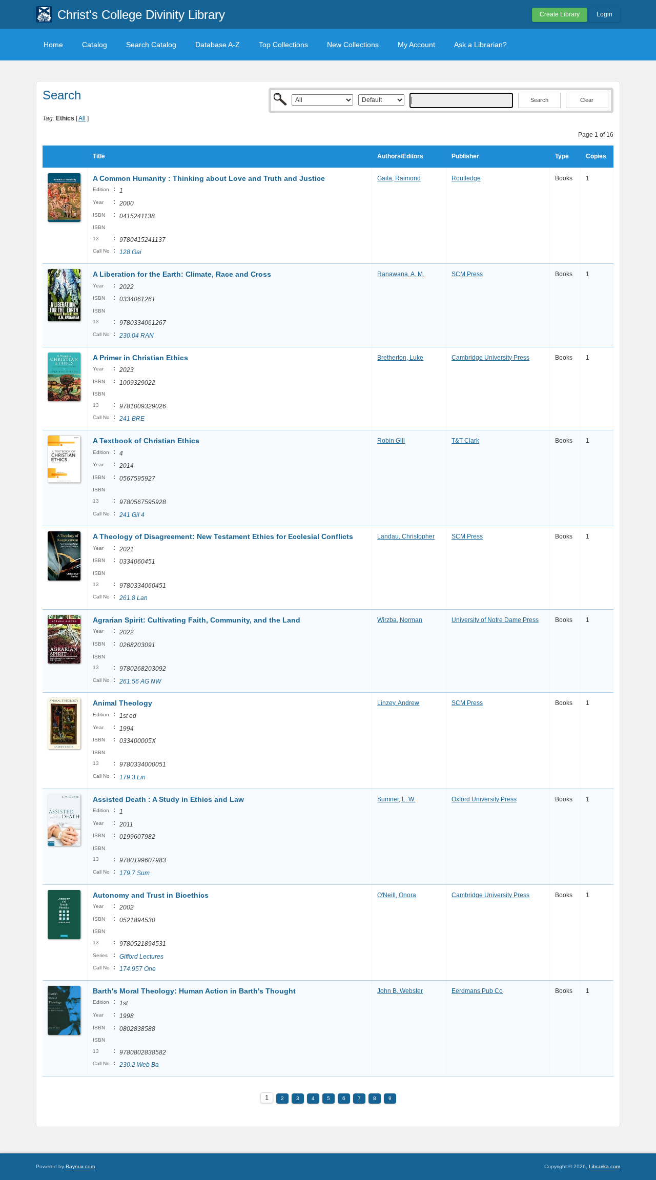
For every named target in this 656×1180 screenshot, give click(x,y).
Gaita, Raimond (399, 178)
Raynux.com (80, 1166)
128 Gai (130, 252)
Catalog (94, 44)
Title (99, 156)
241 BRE (132, 418)
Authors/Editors (400, 156)
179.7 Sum (134, 873)
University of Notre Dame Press (495, 620)
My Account (416, 44)
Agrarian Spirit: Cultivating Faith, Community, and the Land (196, 620)
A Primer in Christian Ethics (140, 358)
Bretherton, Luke (400, 357)
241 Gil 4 (132, 515)
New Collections (353, 44)
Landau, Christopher (406, 536)
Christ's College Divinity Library (141, 15)
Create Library (560, 14)
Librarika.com (604, 1166)
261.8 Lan (133, 598)
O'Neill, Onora (396, 895)
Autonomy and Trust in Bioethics (151, 895)
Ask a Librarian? (480, 44)
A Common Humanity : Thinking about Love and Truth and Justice (209, 178)
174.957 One (137, 968)
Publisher (465, 156)
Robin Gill (391, 440)
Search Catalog (151, 44)
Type (562, 156)
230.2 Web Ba (139, 1064)
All (82, 118)
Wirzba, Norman (399, 620)
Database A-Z (217, 44)
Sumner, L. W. (396, 799)
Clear (586, 100)
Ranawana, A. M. (400, 274)
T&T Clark (465, 440)
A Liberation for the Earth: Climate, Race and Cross (182, 274)
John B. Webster (400, 991)
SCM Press (467, 274)
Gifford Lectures (141, 956)
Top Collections (283, 44)
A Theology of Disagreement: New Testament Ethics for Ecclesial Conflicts (223, 536)
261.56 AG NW (140, 681)
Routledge (466, 178)
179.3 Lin (132, 777)
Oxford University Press (484, 799)
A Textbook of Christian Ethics (146, 441)
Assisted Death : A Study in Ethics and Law (168, 799)
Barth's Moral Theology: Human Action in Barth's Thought (194, 991)
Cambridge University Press (490, 357)
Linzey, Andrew (398, 703)
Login (604, 14)
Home (53, 44)
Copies (596, 156)
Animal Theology (122, 703)
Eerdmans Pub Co (477, 991)
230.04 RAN (136, 335)
